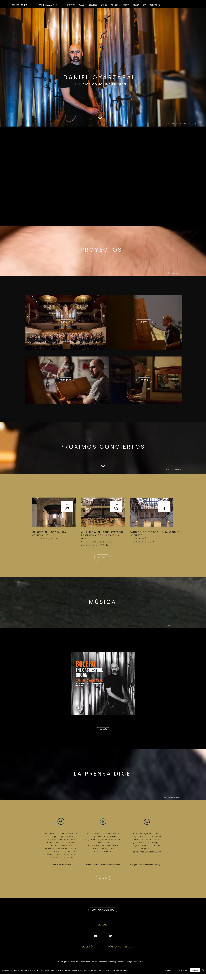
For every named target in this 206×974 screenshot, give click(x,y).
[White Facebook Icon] (103, 936)
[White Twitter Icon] (110, 936)
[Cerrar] (203, 970)
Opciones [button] (167, 970)
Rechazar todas (181, 970)
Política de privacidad (119, 970)
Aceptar (195, 970)
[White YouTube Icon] (95, 936)
